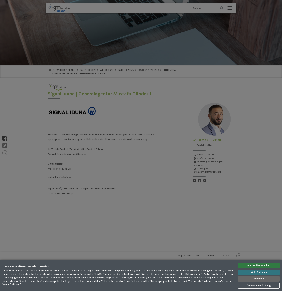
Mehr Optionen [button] (259, 272)
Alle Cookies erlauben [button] (258, 265)
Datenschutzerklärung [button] (259, 285)
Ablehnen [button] (259, 279)
